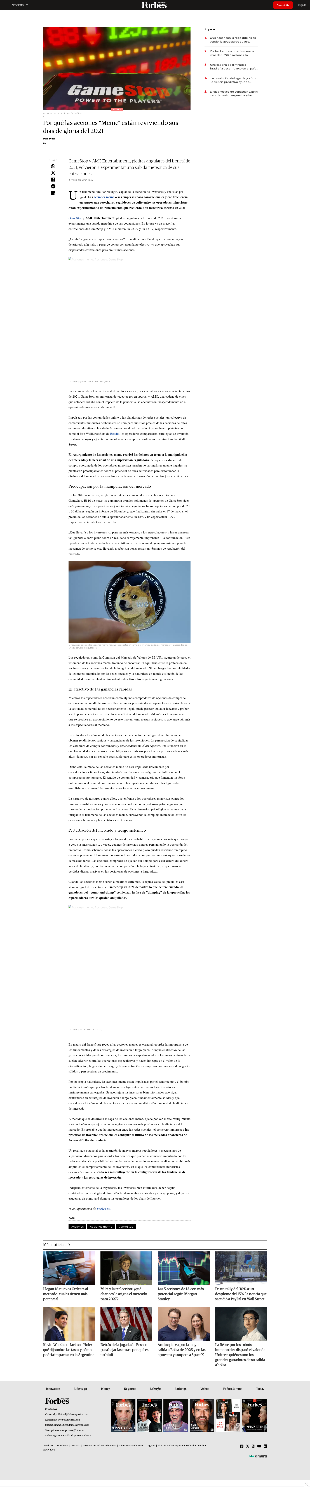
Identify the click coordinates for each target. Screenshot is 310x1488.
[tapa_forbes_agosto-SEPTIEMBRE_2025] (254, 1415)
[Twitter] (53, 173)
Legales (151, 1446)
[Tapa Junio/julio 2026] (123, 1415)
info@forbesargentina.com (67, 1420)
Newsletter (62, 1446)
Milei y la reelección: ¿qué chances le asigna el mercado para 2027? (123, 1294)
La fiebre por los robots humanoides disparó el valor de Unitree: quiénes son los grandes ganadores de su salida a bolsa (240, 1355)
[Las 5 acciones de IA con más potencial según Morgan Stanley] (184, 1268)
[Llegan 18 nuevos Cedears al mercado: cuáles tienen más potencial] (69, 1268)
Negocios (130, 1388)
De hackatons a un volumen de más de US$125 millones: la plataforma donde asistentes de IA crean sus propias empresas (232, 53)
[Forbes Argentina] (155, 5)
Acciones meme (101, 1226)
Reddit (114, 433)
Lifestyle (155, 1388)
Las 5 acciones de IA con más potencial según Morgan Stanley (181, 1294)
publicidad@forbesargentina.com (72, 1414)
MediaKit (48, 1446)
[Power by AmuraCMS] (258, 1456)
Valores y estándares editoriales (99, 1446)
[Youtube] (259, 1446)
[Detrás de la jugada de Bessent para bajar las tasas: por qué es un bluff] (126, 1324)
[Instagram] (253, 1446)
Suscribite (283, 5)
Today (260, 1388)
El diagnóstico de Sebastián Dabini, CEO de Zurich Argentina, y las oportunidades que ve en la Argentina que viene (234, 93)
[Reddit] (53, 186)
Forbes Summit (232, 1388)
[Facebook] (53, 179)
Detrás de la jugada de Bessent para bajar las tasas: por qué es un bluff (124, 1350)
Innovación (53, 1388)
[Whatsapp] (53, 166)
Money (105, 1388)
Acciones (77, 1226)
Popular (210, 29)
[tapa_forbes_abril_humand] (149, 1415)
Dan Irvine (49, 138)
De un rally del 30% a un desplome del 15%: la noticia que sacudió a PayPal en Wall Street (241, 1294)
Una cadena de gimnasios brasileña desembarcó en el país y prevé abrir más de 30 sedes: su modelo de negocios (234, 66)
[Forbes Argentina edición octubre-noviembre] (228, 1415)
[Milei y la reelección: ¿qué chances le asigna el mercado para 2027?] (126, 1268)
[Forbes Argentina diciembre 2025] (202, 1415)
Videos (205, 1388)
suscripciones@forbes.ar (72, 1430)
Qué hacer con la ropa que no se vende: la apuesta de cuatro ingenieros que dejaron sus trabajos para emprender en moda (233, 39)
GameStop (75, 218)
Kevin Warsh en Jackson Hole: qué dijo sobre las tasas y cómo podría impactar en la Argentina (68, 1350)
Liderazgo (80, 1388)
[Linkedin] (53, 193)
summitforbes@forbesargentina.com (71, 1425)
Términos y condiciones (131, 1446)
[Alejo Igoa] (176, 1415)
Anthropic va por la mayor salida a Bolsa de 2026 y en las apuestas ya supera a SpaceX (182, 1350)
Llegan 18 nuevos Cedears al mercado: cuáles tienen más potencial (65, 1294)
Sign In (302, 4)
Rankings (180, 1388)
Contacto (75, 1446)
